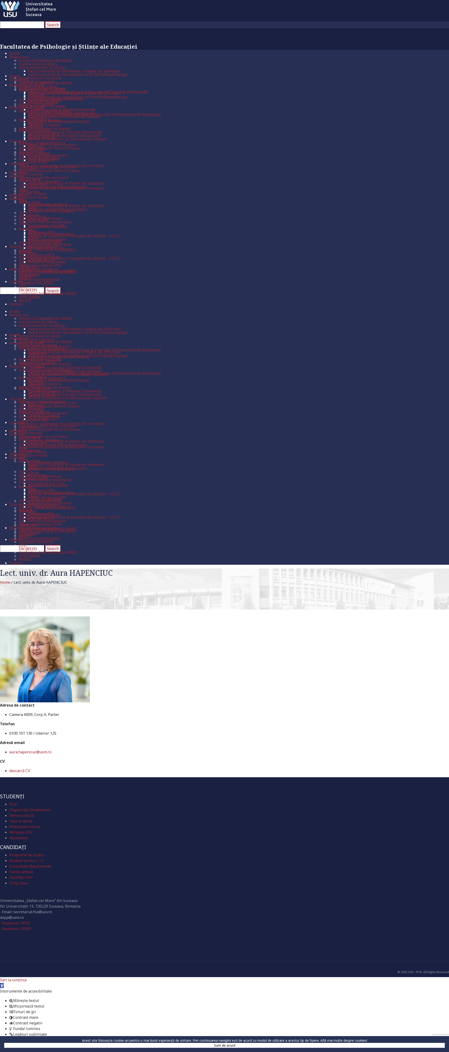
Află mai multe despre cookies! (343, 1040)
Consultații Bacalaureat (30, 866)
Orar (13, 804)
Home (5, 582)
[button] (2, 985)
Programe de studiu (26, 855)
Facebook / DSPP (16, 928)
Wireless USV (21, 832)
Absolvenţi (18, 837)
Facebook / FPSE (16, 923)
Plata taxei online (24, 826)
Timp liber (18, 883)
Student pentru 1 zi (26, 860)
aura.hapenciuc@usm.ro (30, 752)
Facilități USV (21, 877)
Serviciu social (21, 815)
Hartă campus (21, 871)
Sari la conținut (13, 979)
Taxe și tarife (21, 821)
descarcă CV (19, 770)
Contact (11, 892)
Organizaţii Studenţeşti (30, 809)
